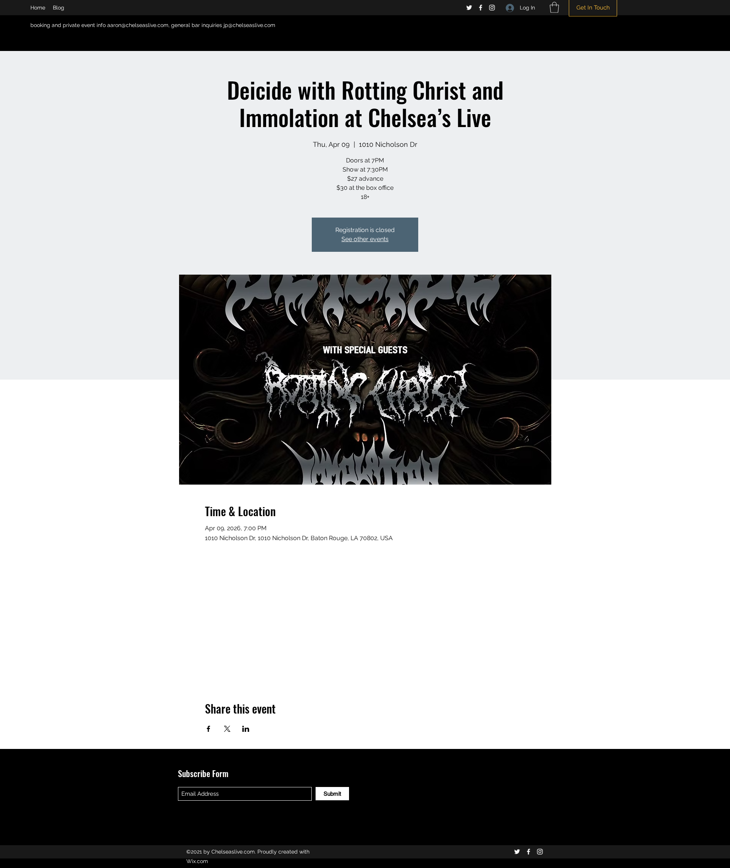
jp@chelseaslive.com (249, 25)
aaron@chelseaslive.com (137, 25)
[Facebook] (480, 7)
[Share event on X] (227, 729)
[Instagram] (492, 7)
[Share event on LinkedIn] (245, 729)
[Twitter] (469, 7)
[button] (554, 7)
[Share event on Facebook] (208, 729)
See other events (365, 239)
